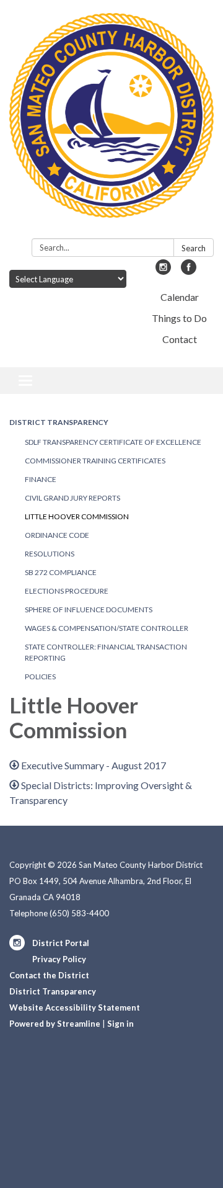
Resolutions (49, 553)
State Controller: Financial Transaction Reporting (106, 652)
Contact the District (49, 975)
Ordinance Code (57, 535)
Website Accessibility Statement (74, 1007)
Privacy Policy (59, 959)
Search (193, 248)
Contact (179, 339)
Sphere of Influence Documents (88, 609)
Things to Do (179, 318)
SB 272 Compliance (61, 572)
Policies (40, 676)
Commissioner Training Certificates (95, 460)
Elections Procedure (66, 591)
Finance (40, 479)
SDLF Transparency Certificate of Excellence (113, 442)
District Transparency (58, 422)
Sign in (120, 1024)
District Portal (60, 943)
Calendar (179, 297)
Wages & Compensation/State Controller (106, 628)
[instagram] (163, 271)
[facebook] (188, 271)
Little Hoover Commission (77, 516)
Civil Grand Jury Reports (72, 497)
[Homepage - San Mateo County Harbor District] (111, 121)
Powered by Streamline (54, 1024)
